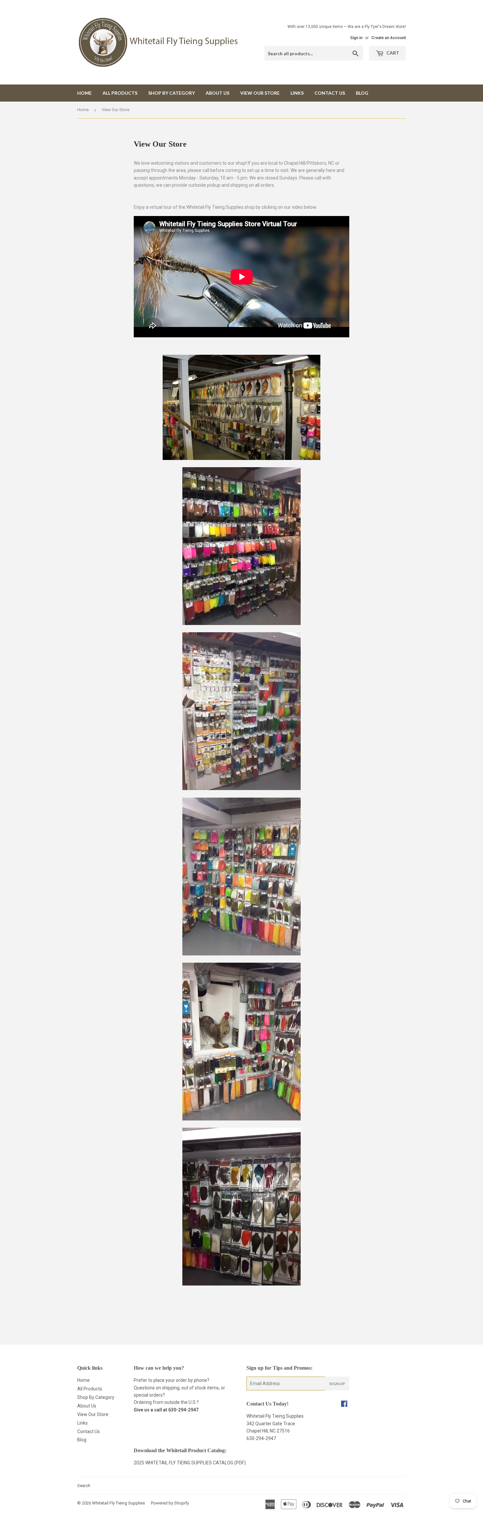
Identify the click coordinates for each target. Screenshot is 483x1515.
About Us (217, 93)
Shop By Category (171, 93)
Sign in (356, 38)
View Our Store (260, 93)
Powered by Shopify (170, 1503)
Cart (392, 53)
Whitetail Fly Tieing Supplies (118, 1503)
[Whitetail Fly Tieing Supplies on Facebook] (344, 1404)
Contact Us (329, 93)
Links (297, 93)
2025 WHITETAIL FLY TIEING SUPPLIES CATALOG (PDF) (190, 1462)
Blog (362, 93)
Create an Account (388, 38)
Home (84, 93)
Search (83, 1485)
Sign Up (337, 1383)
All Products (120, 93)
